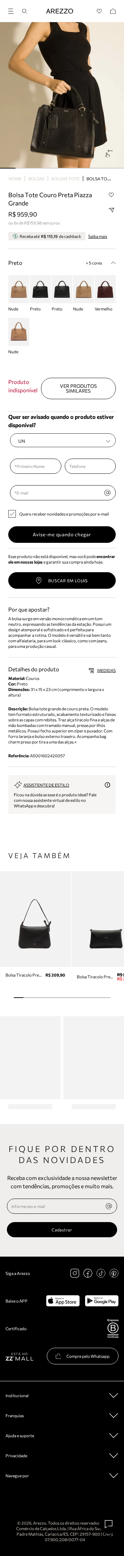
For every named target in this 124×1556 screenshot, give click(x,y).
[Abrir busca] (24, 11)
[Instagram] (74, 1273)
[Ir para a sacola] (113, 11)
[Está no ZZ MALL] (19, 1356)
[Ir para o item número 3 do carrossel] (54, 168)
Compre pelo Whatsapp (88, 1356)
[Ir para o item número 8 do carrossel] (96, 997)
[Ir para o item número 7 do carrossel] (116, 168)
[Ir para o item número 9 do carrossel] (105, 997)
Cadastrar (62, 1229)
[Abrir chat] (108, 1524)
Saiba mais (97, 236)
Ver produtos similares (78, 388)
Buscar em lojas (68, 580)
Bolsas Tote (65, 178)
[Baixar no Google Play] (101, 1300)
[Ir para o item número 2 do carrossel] (38, 168)
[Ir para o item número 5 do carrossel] (85, 168)
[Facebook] (87, 1273)
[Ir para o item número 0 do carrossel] (8, 168)
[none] (109, 1206)
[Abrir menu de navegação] (13, 10)
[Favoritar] (111, 195)
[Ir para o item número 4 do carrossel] (70, 168)
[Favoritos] (99, 11)
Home (15, 178)
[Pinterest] (114, 1273)
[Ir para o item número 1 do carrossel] (23, 168)
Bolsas (36, 178)
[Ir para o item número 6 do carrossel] (100, 168)
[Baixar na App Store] (63, 1300)
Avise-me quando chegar (62, 534)
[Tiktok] (100, 1273)
